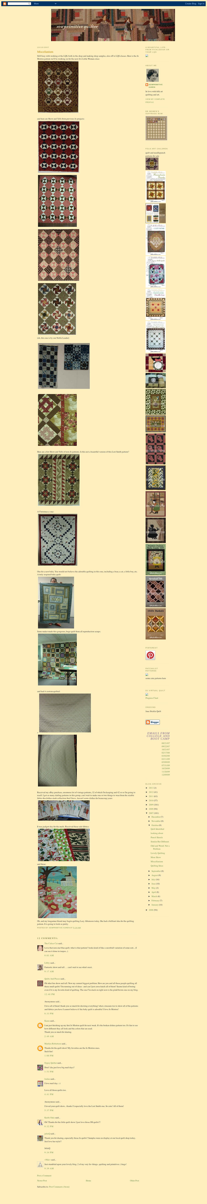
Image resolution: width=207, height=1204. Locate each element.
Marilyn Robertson (52, 1043)
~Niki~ (47, 1159)
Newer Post (42, 1180)
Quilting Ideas (157, 865)
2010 (151, 800)
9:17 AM (49, 971)
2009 (151, 804)
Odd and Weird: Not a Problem (160, 847)
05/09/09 (166, 762)
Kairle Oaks (49, 1117)
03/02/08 (166, 755)
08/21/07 (166, 743)
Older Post (134, 1180)
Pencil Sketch (157, 837)
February (156, 900)
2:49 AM (49, 1036)
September (156, 871)
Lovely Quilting (158, 853)
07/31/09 (166, 765)
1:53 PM (49, 1071)
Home (88, 1180)
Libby (47, 962)
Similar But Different (160, 841)
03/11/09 (166, 758)
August (155, 875)
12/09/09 (166, 774)
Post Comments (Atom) (59, 1186)
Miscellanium (157, 861)
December (156, 816)
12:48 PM (49, 994)
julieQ (47, 1133)
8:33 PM (49, 1013)
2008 (151, 808)
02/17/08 (166, 752)
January (155, 904)
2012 (151, 792)
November (156, 821)
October (155, 825)
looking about (157, 833)
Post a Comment (44, 1175)
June (154, 883)
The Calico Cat (51, 943)
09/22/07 (166, 746)
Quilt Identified (157, 828)
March (155, 896)
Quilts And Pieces (52, 978)
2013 (151, 787)
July (154, 879)
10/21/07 (166, 749)
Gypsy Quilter (50, 1062)
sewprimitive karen (156, 86)
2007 (151, 813)
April (154, 892)
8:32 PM (49, 1126)
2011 (151, 796)
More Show (156, 857)
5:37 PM (49, 1110)
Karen (47, 1020)
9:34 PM (49, 1152)
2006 (151, 909)
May (154, 887)
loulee (47, 1078)
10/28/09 (166, 768)
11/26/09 (166, 771)
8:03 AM (49, 955)
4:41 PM (49, 1094)
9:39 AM (49, 1168)
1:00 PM (49, 1055)
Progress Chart (152, 697)
